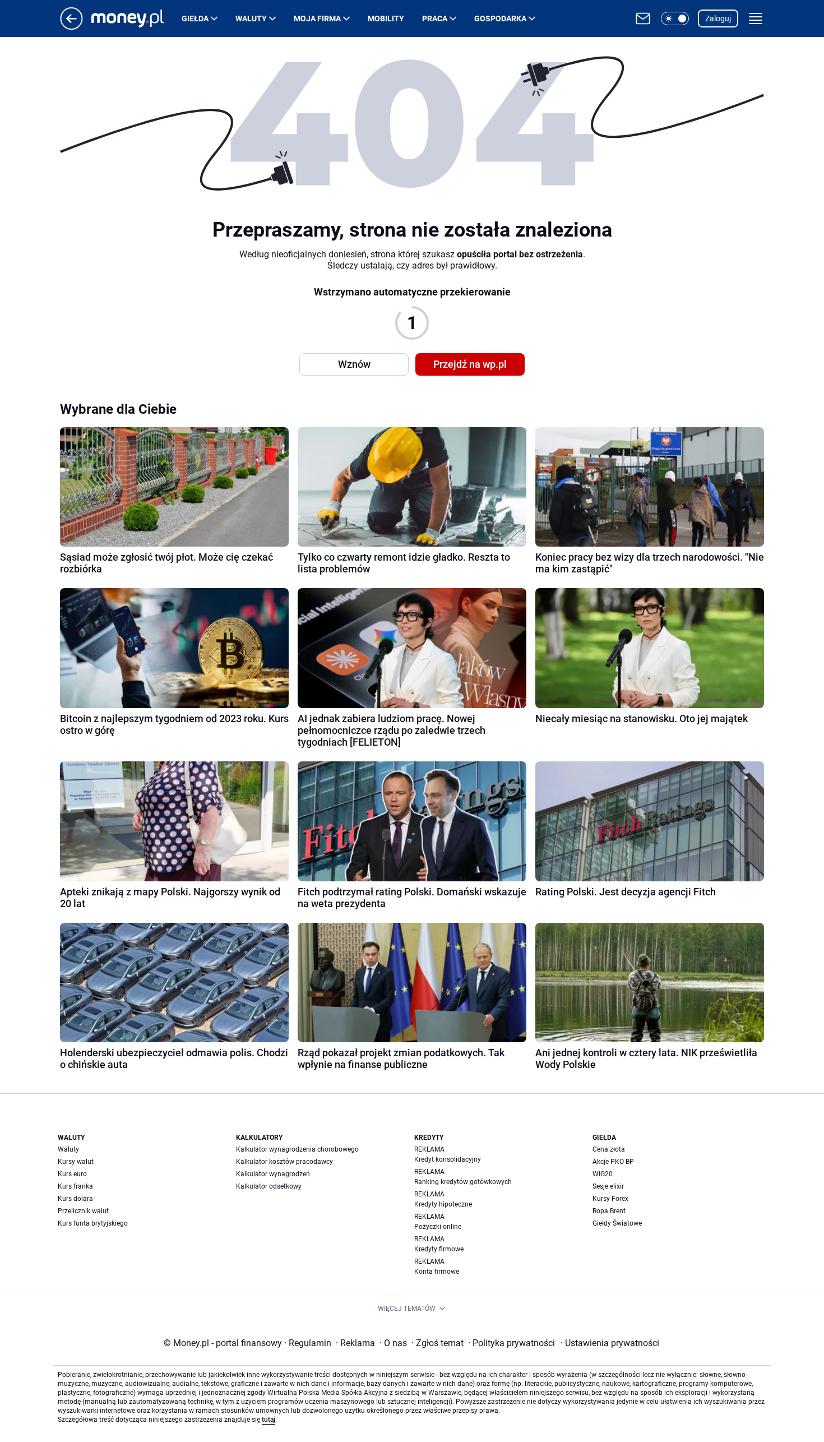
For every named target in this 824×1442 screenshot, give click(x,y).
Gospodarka (500, 18)
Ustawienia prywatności (610, 1343)
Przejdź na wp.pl (470, 364)
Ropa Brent (609, 1211)
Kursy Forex (610, 1199)
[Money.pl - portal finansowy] (136, 18)
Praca (434, 18)
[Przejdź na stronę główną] (71, 26)
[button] (675, 18)
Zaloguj (718, 18)
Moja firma (317, 18)
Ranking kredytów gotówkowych (463, 1182)
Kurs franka (75, 1186)
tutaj (268, 1419)
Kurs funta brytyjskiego (93, 1223)
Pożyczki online (437, 1227)
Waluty (251, 18)
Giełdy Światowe (617, 1223)
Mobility (386, 18)
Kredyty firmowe (439, 1249)
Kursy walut (76, 1162)
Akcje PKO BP (613, 1162)
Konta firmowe (436, 1271)
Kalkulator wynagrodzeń (273, 1174)
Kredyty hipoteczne (443, 1204)
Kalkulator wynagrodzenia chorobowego (297, 1149)
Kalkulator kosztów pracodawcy (284, 1162)
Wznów (354, 364)
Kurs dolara (75, 1199)
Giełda (195, 18)
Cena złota (608, 1149)
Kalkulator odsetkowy (269, 1186)
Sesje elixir (608, 1186)
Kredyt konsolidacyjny (447, 1159)
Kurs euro (72, 1174)
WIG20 (602, 1174)
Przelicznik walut (83, 1211)
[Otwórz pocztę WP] (643, 18)
